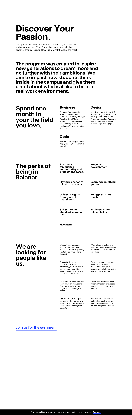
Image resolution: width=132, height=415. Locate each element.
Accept (96, 412)
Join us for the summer (35, 327)
